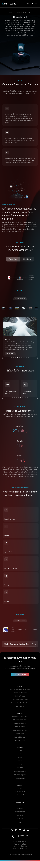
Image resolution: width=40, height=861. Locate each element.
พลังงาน (20, 757)
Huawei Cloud (28, 13)
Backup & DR (20, 706)
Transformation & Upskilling (20, 699)
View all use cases (19, 299)
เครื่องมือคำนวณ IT (20, 791)
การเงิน (20, 761)
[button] (20, 644)
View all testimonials (19, 621)
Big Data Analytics (20, 696)
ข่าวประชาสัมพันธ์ (20, 812)
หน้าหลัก (10, 13)
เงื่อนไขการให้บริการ (20, 844)
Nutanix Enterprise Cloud (20, 720)
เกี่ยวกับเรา (20, 805)
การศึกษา (20, 754)
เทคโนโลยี (20, 768)
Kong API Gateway (20, 737)
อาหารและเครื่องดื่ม (20, 778)
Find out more (9, 354)
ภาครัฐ (20, 764)
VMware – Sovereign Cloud (20, 716)
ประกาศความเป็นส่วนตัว (20, 846)
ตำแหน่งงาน (20, 819)
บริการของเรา (18, 13)
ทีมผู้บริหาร (20, 808)
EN (28, 3)
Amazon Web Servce (20, 723)
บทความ (20, 788)
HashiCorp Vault (20, 741)
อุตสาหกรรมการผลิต (20, 771)
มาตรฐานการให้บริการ (20, 849)
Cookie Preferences (19, 842)
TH (32, 3)
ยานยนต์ (20, 750)
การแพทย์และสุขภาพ (20, 775)
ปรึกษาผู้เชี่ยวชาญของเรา (20, 674)
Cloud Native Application (20, 693)
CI (20, 822)
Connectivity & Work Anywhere (20, 703)
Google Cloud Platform (20, 730)
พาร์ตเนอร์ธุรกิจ (20, 795)
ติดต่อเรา (20, 815)
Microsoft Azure (20, 727)
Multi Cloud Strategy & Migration (20, 689)
